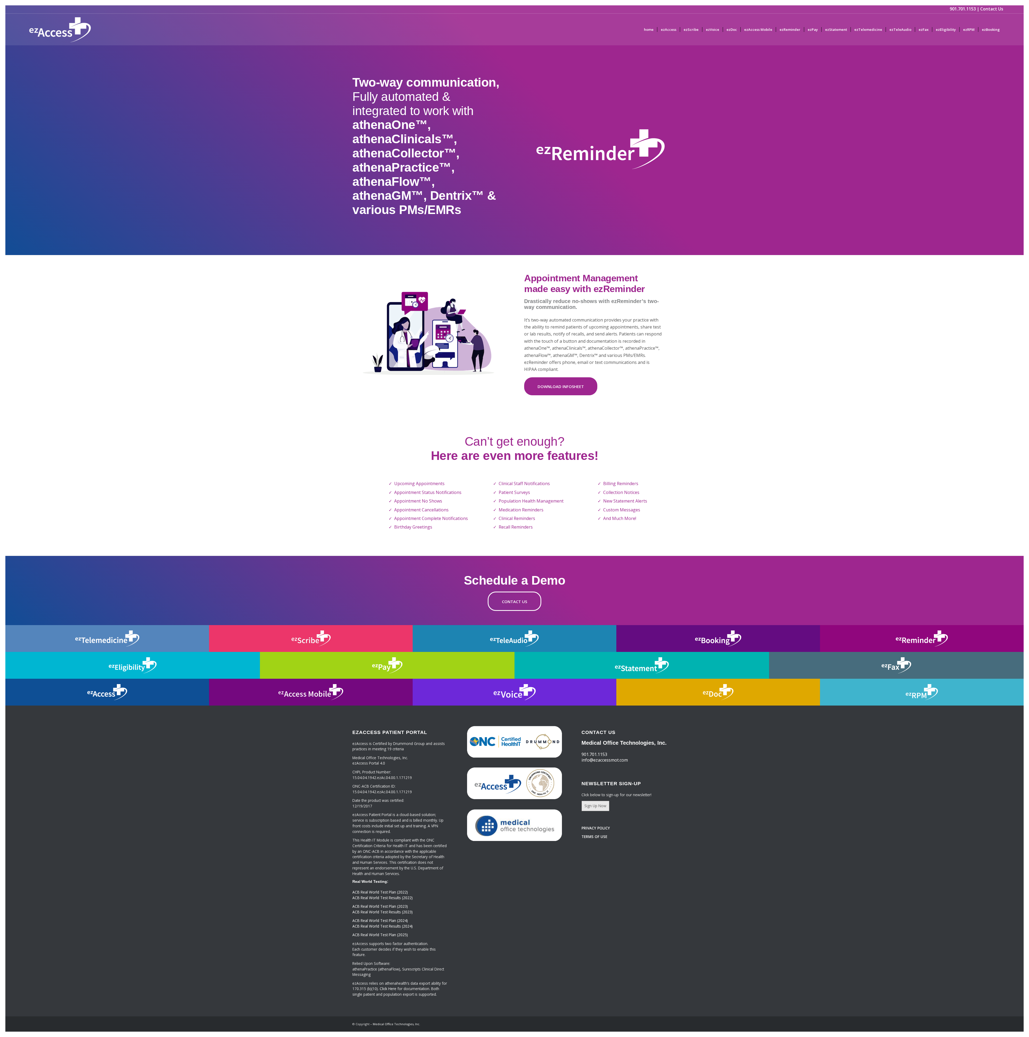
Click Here (388, 988)
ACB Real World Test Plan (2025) (380, 934)
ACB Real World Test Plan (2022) (380, 892)
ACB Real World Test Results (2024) (382, 926)
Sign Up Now (595, 805)
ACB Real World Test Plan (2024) (380, 920)
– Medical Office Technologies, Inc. (395, 1024)
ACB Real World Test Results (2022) (382, 897)
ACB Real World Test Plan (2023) (380, 906)
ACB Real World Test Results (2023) (382, 911)
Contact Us (991, 9)
